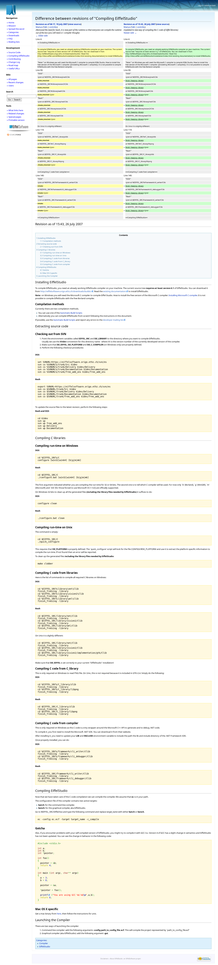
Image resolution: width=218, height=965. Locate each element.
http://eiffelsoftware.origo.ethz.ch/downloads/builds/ (65, 291)
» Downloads (13, 35)
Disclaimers (104, 959)
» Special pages (14, 116)
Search (9, 91)
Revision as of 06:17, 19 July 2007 (52, 24)
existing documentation (114, 291)
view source (75, 24)
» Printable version (16, 120)
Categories (41, 940)
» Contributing (14, 58)
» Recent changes (15, 82)
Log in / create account (207, 5)
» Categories (13, 32)
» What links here (15, 110)
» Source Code (13, 52)
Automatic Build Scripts (71, 312)
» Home (10, 22)
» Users (10, 85)
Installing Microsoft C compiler (183, 295)
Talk (45, 27)
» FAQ (9, 38)
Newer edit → (130, 32)
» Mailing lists (13, 41)
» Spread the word (15, 28)
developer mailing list (113, 319)
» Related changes (15, 113)
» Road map (12, 65)
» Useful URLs (13, 68)
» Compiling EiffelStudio (18, 55)
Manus (39, 27)
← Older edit (42, 35)
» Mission (11, 25)
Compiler (43, 943)
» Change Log (13, 62)
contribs (53, 27)
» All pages (12, 79)
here (59, 913)
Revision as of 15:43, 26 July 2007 (139, 24)
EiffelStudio (44, 946)
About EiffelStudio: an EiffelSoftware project (125, 959)
